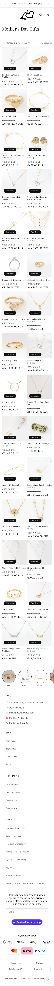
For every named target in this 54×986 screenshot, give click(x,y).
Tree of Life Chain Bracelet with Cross (13, 156)
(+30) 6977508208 (18, 722)
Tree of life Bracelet (10, 485)
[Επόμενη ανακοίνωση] (49, 4)
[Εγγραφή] (45, 911)
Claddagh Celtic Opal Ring (38, 280)
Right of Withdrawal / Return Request (25, 883)
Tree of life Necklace (11, 526)
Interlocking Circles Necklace (10, 76)
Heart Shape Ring (9, 360)
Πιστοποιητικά (12, 784)
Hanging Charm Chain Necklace (11, 198)
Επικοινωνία (11, 808)
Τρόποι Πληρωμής (14, 836)
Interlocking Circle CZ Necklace (36, 361)
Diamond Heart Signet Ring (14, 319)
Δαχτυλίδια (11, 748)
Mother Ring (7, 609)
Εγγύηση (10, 867)
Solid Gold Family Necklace (39, 609)
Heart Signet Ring (34, 75)
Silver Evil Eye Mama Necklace (11, 650)
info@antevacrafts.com (21, 712)
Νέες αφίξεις (11, 741)
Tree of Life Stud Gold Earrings (36, 156)
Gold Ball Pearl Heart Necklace (36, 320)
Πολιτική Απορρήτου (15, 828)
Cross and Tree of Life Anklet (11, 445)
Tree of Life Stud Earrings (38, 444)
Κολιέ (8, 764)
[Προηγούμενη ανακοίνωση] (5, 4)
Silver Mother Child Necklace (35, 569)
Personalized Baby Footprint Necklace (39, 486)
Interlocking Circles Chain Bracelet (13, 239)
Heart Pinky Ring (9, 116)
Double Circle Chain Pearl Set (38, 403)
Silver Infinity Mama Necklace (36, 650)
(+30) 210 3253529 (18, 717)
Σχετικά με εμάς (13, 792)
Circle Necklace (8, 402)
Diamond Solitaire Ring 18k (14, 280)
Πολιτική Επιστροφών (16, 843)
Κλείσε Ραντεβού (13, 875)
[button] (6, 15)
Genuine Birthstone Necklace (35, 239)
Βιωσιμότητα (12, 800)
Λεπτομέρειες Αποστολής (17, 851)
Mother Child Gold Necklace (14, 568)
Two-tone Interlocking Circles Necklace (37, 198)
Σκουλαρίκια (11, 756)
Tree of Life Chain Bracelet (38, 116)
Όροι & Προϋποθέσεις (16, 859)
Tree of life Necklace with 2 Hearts (39, 527)
